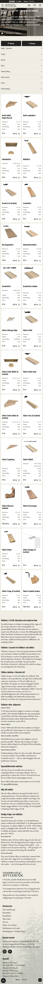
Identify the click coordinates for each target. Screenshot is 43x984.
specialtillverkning (11, 784)
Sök (29, 5)
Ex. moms (18, 1)
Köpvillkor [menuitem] (7, 913)
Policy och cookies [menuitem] (10, 925)
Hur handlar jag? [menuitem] (9, 910)
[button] (2, 5)
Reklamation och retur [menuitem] (11, 928)
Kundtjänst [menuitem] (7, 916)
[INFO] (16, 133)
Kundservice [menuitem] (7, 906)
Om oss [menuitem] (5, 922)
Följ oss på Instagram (10, 941)
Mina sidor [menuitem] (7, 919)
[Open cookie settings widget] (3, 980)
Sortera (33, 43)
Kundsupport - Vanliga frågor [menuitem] (14, 931)
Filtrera (12, 43)
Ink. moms (12, 1)
